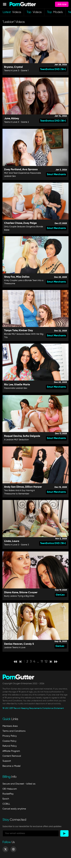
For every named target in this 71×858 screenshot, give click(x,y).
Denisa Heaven (13, 644)
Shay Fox (9, 277)
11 (42, 661)
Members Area (10, 726)
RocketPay (8, 794)
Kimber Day (26, 330)
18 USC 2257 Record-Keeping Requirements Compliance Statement (33, 708)
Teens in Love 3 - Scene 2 (16, 122)
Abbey (15, 118)
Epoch (5, 799)
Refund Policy (9, 746)
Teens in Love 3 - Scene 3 (16, 545)
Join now (61, 4)
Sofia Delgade (31, 436)
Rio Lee (8, 384)
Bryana (8, 67)
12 (46, 661)
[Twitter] (5, 849)
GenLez (60, 595)
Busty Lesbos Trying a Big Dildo (19, 596)
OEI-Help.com (9, 789)
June (7, 118)
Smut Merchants (56, 174)
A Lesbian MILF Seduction (16, 440)
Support (6, 761)
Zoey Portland (12, 169)
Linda (7, 541)
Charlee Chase (13, 223)
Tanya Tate (11, 330)
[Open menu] (4, 4)
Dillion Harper (33, 487)
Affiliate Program (11, 751)
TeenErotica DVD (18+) (53, 69)
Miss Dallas (22, 277)
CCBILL (6, 804)
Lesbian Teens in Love (14, 648)
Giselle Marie (22, 384)
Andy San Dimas (14, 487)
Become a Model (11, 766)
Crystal (18, 67)
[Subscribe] (64, 833)
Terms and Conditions (13, 731)
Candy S (29, 644)
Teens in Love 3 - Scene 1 (16, 71)
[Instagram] (13, 849)
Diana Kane (11, 592)
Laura (15, 541)
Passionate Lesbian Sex (15, 388)
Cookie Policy (9, 741)
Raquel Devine (13, 436)
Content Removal (11, 756)
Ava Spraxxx (30, 169)
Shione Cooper (28, 592)
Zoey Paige (30, 223)
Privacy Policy (9, 736)
